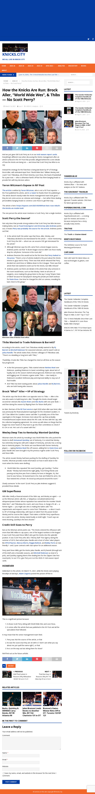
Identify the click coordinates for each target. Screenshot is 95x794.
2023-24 (30, 66)
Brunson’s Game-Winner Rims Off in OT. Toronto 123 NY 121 (52, 712)
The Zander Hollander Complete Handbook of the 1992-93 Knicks (83, 97)
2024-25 (21, 66)
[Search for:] (81, 74)
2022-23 (39, 66)
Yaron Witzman (27, 190)
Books (83, 66)
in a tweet (32, 193)
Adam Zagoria (25, 573)
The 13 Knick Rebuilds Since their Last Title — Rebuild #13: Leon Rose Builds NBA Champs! (78, 321)
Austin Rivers (26, 402)
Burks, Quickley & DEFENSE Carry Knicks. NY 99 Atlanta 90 (10, 712)
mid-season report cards (47, 154)
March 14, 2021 (10, 106)
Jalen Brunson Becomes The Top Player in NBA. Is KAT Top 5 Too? (83, 124)
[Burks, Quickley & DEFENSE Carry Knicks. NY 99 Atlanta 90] (11, 699)
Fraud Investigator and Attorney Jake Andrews (37, 226)
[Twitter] (88, 39)
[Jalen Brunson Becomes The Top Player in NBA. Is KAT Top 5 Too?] (68, 123)
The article (6, 190)
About (4, 70)
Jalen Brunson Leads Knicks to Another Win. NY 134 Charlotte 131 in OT (32, 712)
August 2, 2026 (81, 101)
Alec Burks (39, 402)
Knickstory (73, 66)
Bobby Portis (50, 543)
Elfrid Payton (10, 543)
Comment (6, 735)
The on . (75, 234)
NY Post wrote (26, 409)
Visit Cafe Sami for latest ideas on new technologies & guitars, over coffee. (76, 260)
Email (4, 759)
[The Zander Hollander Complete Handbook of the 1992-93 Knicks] (68, 97)
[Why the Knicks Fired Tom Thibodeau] (83, 388)
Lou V (21, 106)
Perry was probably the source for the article (31, 228)
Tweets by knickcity (71, 413)
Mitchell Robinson (18, 350)
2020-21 (29, 106)
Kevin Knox (14, 279)
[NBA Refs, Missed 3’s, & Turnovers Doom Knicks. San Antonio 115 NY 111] (83, 396)
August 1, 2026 (81, 114)
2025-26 (12, 66)
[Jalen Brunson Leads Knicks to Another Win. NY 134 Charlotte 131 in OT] (32, 699)
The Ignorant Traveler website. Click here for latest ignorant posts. (77, 200)
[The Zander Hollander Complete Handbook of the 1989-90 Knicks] (68, 110)
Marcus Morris (22, 543)
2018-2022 (49, 66)
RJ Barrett (56, 384)
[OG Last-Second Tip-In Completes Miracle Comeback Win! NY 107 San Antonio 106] (73, 396)
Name (4, 753)
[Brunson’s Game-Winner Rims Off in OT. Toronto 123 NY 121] (52, 699)
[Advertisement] (47, 18)
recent (11, 666)
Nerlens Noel (50, 367)
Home (4, 66)
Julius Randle (7, 352)
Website (5, 766)
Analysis (61, 66)
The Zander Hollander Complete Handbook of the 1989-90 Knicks (83, 110)
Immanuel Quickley (21, 440)
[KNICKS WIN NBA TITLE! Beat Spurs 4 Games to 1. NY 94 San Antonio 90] (73, 388)
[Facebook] (93, 39)
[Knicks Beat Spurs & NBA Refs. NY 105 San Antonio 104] (78, 403)
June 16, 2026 (81, 130)
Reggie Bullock (35, 543)
